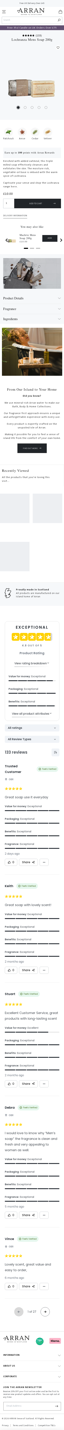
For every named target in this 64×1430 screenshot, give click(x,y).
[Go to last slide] (6, 240)
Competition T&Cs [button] (47, 1426)
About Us (9, 1366)
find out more (30, 448)
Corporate (10, 1376)
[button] (4, 11)
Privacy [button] (5, 1426)
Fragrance (9, 308)
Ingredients (10, 319)
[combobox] (29, 20)
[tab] (26, 248)
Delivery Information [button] (15, 216)
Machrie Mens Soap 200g (28, 236)
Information (11, 1355)
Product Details (13, 298)
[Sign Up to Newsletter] (56, 1406)
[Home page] (30, 11)
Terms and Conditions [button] (23, 1426)
